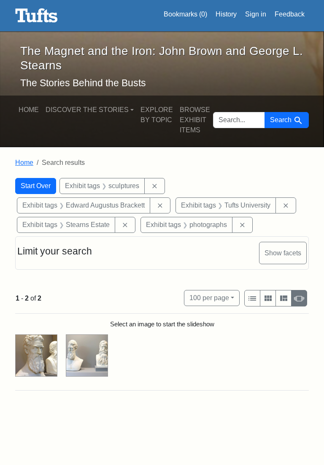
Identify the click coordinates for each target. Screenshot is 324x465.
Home (29, 109)
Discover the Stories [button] (87, 109)
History (226, 14)
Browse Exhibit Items (195, 120)
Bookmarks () (185, 14)
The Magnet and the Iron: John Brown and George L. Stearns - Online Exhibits (36, 16)
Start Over (36, 185)
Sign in (255, 14)
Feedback (290, 14)
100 (209, 297)
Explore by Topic (156, 114)
